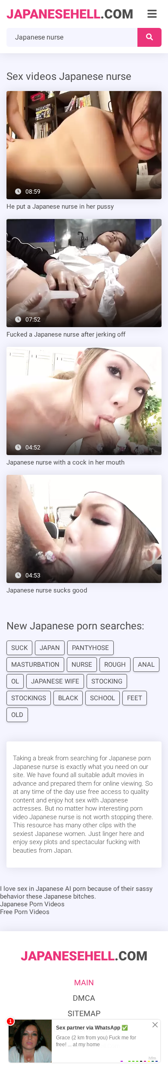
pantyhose (90, 648)
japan (50, 648)
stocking (106, 681)
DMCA (84, 997)
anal (146, 664)
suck (19, 648)
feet (134, 698)
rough (115, 664)
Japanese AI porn (61, 889)
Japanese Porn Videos (32, 904)
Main (84, 982)
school (102, 698)
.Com (69, 13)
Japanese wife (55, 681)
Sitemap (84, 1013)
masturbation (35, 664)
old (17, 715)
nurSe (82, 664)
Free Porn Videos (25, 912)
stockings (28, 698)
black (68, 698)
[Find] (149, 37)
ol (15, 681)
